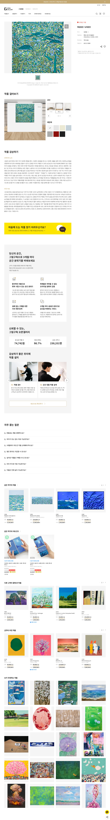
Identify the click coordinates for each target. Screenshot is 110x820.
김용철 (85, 32)
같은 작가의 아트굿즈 (11, 531)
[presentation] (48, 116)
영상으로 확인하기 (37, 404)
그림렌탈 (20, 9)
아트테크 (28, 9)
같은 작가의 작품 (10, 485)
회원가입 (104, 5)
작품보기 (6, 14)
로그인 (98, 5)
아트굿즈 (35, 9)
